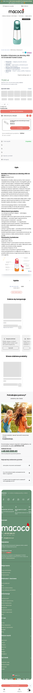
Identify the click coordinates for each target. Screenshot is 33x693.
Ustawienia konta (6, 572)
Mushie (3, 651)
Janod (3, 642)
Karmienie (21, 16)
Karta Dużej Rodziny (6, 603)
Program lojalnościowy (7, 600)
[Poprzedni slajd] (27, 116)
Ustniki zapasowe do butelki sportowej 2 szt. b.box (19, 121)
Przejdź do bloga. (7, 439)
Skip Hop (4, 647)
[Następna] (31, 2)
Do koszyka (19, 327)
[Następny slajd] (30, 116)
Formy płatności (6, 583)
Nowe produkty (5, 664)
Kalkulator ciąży (5, 662)
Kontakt (3, 629)
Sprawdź (11, 348)
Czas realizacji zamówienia (9, 590)
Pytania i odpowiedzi (7, 612)
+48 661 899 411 (9, 451)
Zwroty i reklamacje (7, 605)
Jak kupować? (5, 598)
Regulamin (18, 555)
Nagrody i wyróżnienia (7, 627)
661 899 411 (25, 6)
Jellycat (3, 645)
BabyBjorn (4, 654)
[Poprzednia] (1, 2)
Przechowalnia (5, 575)
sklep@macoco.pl (9, 538)
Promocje (4, 667)
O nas (3, 623)
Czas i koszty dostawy (7, 588)
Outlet (3, 669)
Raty (3, 585)
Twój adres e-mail (7, 550)
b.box (3, 649)
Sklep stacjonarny (6, 625)
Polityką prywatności (10, 558)
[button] (16, 280)
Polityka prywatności (7, 610)
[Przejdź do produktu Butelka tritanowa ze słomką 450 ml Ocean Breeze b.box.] (12, 312)
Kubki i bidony (28, 16)
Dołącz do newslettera (8, 552)
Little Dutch (4, 640)
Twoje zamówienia (6, 570)
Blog (3, 632)
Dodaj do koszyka (17, 111)
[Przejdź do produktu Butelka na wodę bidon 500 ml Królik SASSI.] (12, 371)
